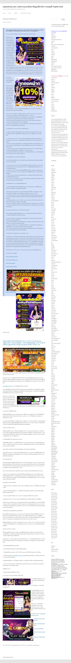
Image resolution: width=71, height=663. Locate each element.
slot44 (52, 86)
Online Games (54, 272)
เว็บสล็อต (53, 474)
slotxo (52, 94)
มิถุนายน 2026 (54, 496)
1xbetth (52, 182)
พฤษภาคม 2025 (54, 517)
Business (53, 213)
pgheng (52, 287)
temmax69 (53, 360)
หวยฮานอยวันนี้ (54, 461)
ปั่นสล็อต (53, 404)
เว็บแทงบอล (53, 476)
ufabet (52, 373)
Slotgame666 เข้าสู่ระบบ (56, 343)
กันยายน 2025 (54, 511)
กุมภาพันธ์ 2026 (54, 502)
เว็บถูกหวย (53, 471)
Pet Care (53, 275)
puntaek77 (53, 315)
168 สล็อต (53, 170)
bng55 (52, 207)
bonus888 (53, 210)
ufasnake (53, 378)
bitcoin (52, 203)
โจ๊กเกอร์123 (53, 36)
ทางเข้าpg (53, 399)
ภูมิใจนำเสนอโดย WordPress (8, 657)
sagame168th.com (55, 330)
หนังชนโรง (53, 37)
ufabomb (53, 375)
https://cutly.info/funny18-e (11, 259)
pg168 (52, 280)
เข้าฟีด (52, 547)
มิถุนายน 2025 (54, 516)
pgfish (52, 285)
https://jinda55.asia (55, 82)
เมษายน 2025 (54, 519)
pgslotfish (53, 301)
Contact (16, 13)
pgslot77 (53, 295)
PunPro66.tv (53, 310)
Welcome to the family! (26, 13)
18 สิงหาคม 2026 (6, 332)
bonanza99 (53, 208)
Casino (52, 215)
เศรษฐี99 (53, 478)
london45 (53, 263)
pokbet (52, 305)
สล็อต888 (53, 436)
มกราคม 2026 (54, 504)
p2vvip (52, 273)
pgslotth (53, 107)
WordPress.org (54, 551)
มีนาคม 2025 (53, 521)
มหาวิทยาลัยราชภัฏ (55, 414)
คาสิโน (52, 383)
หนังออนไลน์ (53, 458)
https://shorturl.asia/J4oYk (11, 266)
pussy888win (54, 321)
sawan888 (53, 331)
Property (53, 306)
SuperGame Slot (54, 353)
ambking (53, 199)
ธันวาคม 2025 (54, 506)
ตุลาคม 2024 (53, 529)
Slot (52, 341)
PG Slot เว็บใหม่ (54, 278)
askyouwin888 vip (55, 200)
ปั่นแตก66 (53, 406)
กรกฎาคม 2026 (54, 494)
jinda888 (53, 247)
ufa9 (52, 371)
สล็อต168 (53, 81)
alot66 (52, 195)
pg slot (52, 49)
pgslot (7, 102)
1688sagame (53, 172)
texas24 (52, 361)
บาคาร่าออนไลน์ (54, 47)
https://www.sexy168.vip (56, 67)
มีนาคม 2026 (53, 501)
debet (52, 217)
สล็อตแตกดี (53, 454)
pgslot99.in (53, 300)
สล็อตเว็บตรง (53, 69)
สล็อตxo (52, 443)
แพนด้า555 (53, 482)
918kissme (53, 189)
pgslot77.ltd (53, 296)
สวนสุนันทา (53, 456)
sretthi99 (53, 350)
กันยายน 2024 (54, 531)
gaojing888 (53, 230)
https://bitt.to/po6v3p (10, 263)
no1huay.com (54, 268)
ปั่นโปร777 (53, 409)
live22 (52, 56)
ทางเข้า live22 (54, 396)
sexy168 (52, 335)
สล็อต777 (53, 434)
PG (60, 562)
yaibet (52, 381)
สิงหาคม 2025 (54, 512)
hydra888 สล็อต (54, 240)
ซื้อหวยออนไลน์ (54, 71)
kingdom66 (53, 255)
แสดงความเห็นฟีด (54, 549)
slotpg (52, 96)
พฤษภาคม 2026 (54, 497)
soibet (52, 348)
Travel (52, 363)
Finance (52, 223)
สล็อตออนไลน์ (54, 446)
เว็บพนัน (52, 473)
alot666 (52, 197)
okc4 (52, 270)
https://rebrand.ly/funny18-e (12, 256)
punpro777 (53, 311)
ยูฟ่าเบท (52, 419)
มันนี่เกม (52, 416)
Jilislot (52, 243)
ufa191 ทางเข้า (54, 366)
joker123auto (54, 250)
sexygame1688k (54, 340)
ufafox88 (53, 376)
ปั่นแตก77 (53, 408)
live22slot (53, 260)
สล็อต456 (53, 429)
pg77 (52, 283)
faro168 (52, 220)
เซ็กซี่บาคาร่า (53, 466)
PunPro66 (53, 308)
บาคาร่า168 (53, 403)
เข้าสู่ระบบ (53, 546)
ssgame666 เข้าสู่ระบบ (8, 386)
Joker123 (62, 561)
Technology (53, 356)
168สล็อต (53, 175)
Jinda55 (52, 245)
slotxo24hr (53, 346)
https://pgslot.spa (55, 101)
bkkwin (52, 205)
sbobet (52, 333)
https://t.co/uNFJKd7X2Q (11, 292)
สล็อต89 (52, 438)
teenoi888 (53, 358)
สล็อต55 (52, 431)
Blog (10, 13)
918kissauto (53, 187)
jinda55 (58, 561)
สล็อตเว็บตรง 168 (54, 451)
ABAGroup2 (53, 192)
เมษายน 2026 (54, 499)
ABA (52, 190)
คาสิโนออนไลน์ (54, 385)
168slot (52, 174)
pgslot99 (53, 52)
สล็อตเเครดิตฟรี (54, 453)
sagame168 (53, 326)
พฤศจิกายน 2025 (54, 507)
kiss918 (52, 105)
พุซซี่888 (52, 91)
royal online (53, 323)
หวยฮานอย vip (54, 459)
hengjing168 (53, 235)
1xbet (52, 180)
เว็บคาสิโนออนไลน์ (55, 469)
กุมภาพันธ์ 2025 (54, 522)
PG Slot (52, 277)
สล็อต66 (52, 433)
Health (52, 233)
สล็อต (21, 221)
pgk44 (52, 292)
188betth (53, 109)
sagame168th (54, 328)
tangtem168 (53, 355)
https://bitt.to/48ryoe (39, 628)
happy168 (53, 232)
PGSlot (54, 563)
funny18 (53, 227)
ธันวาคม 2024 (54, 526)
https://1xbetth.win (55, 99)
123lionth (53, 169)
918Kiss (52, 185)
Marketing (53, 267)
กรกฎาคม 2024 (54, 534)
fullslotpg (53, 54)
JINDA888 (53, 87)
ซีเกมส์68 (53, 388)
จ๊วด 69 (52, 386)
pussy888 (53, 46)
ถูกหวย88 (53, 394)
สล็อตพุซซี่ (53, 444)
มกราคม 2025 (54, 524)
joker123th (53, 252)
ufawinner (53, 380)
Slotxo (59, 566)
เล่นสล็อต (53, 468)
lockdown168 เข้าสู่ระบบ (56, 262)
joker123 (53, 41)
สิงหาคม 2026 (54, 492)
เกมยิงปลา (53, 463)
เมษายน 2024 (54, 537)
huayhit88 (53, 238)
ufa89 (52, 370)
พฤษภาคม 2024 (54, 536)
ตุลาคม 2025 (53, 509)
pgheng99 (53, 288)
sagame (52, 325)
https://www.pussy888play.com (57, 44)
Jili (51, 242)
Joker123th (58, 562)
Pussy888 (60, 564)
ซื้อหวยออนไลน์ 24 (55, 389)
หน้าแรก (4, 13)
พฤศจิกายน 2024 (54, 527)
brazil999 (53, 212)
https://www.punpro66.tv (56, 66)
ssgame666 (29, 645)
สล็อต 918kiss (54, 426)
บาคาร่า (52, 92)
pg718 (52, 282)
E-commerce (53, 218)
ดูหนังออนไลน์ (54, 59)
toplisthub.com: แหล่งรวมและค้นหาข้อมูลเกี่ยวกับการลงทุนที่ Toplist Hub (33, 6)
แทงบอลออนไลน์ (54, 479)
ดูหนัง (52, 42)
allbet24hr (53, 194)
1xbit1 (52, 184)
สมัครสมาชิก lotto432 (55, 421)
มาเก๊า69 (53, 418)
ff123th (52, 222)
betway (52, 202)
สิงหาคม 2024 (54, 532)
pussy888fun (53, 318)
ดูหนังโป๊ (52, 97)
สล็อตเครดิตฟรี (54, 448)
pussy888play (54, 320)
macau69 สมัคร (54, 265)
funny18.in (53, 228)
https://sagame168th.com (56, 39)
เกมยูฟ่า (52, 464)
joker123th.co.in (54, 253)
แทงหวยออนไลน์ (54, 481)
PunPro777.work (54, 313)
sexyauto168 (53, 336)
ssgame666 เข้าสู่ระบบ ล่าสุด (18, 555)
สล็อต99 (52, 84)
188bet (52, 177)
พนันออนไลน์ (53, 411)
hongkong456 (54, 237)
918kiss (52, 34)
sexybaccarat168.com (55, 338)
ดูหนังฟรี (52, 62)
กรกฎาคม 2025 (54, 514)
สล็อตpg (52, 441)
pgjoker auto (53, 290)
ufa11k (52, 365)
